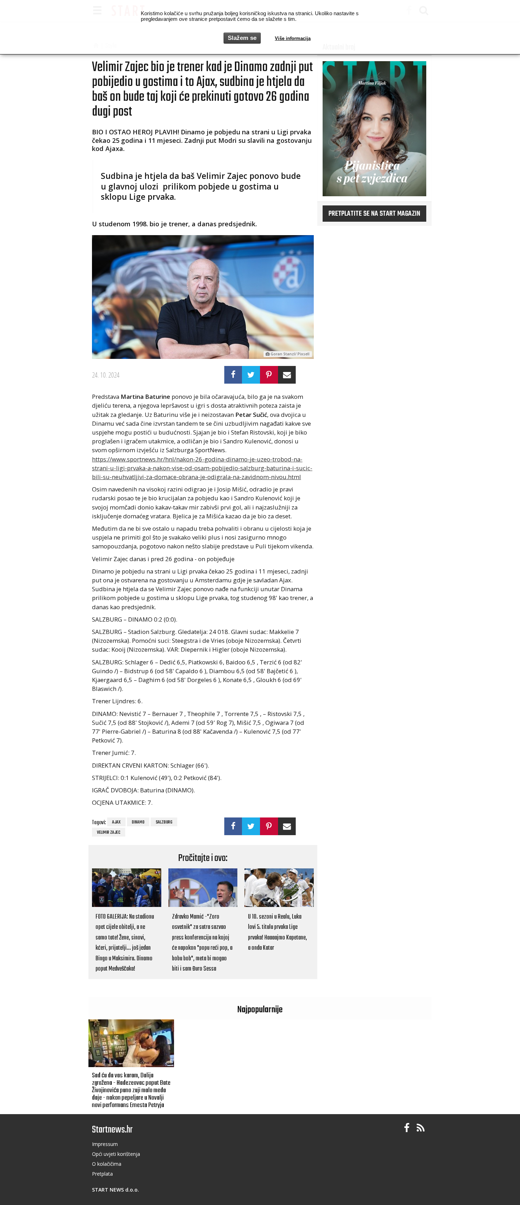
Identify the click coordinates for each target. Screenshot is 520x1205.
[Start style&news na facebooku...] (406, 1128)
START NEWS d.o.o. (115, 1189)
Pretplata (102, 1173)
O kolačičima (106, 1163)
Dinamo (138, 822)
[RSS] (420, 1128)
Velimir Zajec (108, 832)
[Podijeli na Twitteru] (251, 375)
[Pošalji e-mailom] (287, 375)
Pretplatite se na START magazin (374, 214)
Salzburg (164, 822)
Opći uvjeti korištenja (116, 1154)
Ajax (116, 822)
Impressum (105, 1144)
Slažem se (242, 38)
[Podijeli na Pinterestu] (269, 375)
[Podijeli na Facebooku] (233, 375)
